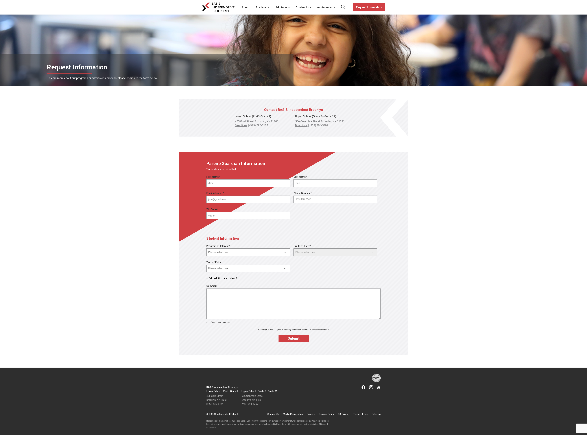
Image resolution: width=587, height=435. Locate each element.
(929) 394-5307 (319, 125)
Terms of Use (360, 414)
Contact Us (273, 414)
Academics (262, 7)
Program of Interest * (218, 246)
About (245, 7)
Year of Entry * (214, 262)
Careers (311, 414)
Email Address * (215, 193)
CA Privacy (344, 414)
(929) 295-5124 (258, 125)
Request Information (369, 7)
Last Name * (300, 176)
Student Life (303, 7)
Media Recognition (293, 414)
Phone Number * (303, 193)
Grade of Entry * (302, 246)
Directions (241, 125)
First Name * (213, 176)
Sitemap (376, 414)
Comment (211, 286)
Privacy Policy (326, 414)
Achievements (326, 7)
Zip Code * (212, 209)
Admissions (282, 7)
